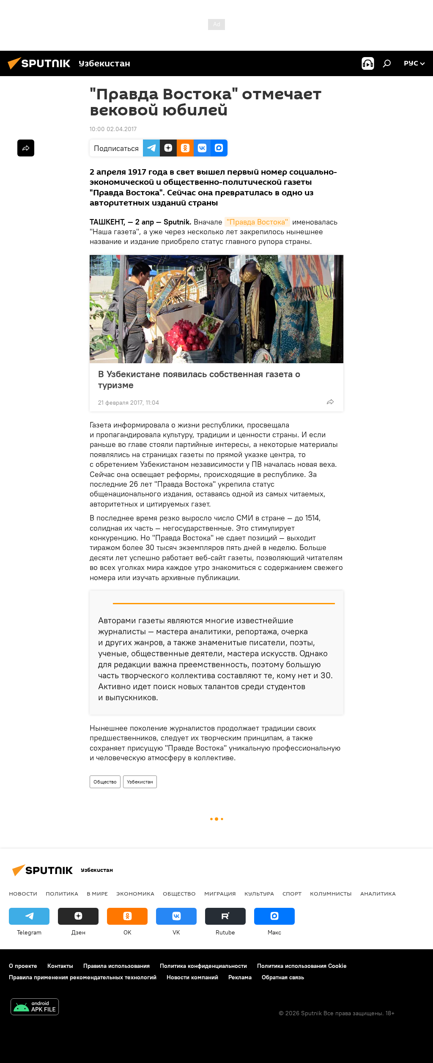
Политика (62, 893)
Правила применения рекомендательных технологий (82, 977)
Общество (105, 781)
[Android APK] (34, 1007)
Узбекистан (140, 781)
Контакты (60, 966)
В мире (97, 893)
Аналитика (378, 893)
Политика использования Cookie (302, 966)
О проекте (23, 966)
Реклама (240, 977)
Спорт (291, 893)
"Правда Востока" (257, 222)
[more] (330, 401)
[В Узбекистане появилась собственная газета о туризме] (216, 309)
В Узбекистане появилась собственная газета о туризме (199, 379)
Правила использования (116, 966)
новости (23, 893)
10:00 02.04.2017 (113, 129)
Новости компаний (192, 977)
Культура (259, 893)
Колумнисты (331, 893)
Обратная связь (283, 977)
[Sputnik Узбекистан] (41, 70)
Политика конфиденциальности (203, 966)
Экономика (135, 893)
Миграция (220, 893)
